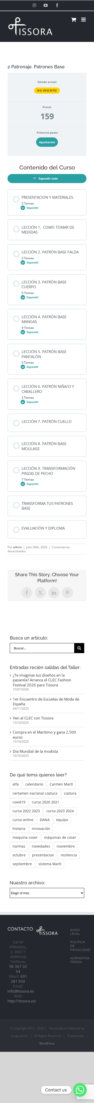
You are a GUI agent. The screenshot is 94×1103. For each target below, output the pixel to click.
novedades (41, 846)
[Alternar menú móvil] (83, 19)
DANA (45, 820)
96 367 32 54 (18, 969)
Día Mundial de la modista (35, 751)
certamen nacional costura (35, 793)
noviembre (66, 846)
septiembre (22, 864)
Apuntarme (47, 142)
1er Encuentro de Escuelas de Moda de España (46, 701)
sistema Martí (49, 864)
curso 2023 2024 (60, 811)
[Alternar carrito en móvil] (73, 19)
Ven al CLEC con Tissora (33, 717)
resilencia (69, 855)
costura (70, 793)
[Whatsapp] (80, 1090)
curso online (23, 820)
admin (17, 547)
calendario (34, 784)
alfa (16, 784)
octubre (19, 855)
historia (19, 828)
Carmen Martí (61, 784)
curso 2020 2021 (45, 802)
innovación (41, 828)
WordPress (47, 1043)
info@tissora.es (21, 991)
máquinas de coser (60, 837)
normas (19, 846)
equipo (62, 820)
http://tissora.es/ (22, 1000)
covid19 (19, 802)
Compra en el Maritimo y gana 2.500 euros (44, 735)
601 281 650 (19, 979)
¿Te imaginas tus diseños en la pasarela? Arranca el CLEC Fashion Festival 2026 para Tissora (42, 680)
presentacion (43, 855)
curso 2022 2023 (26, 811)
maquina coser (25, 837)
